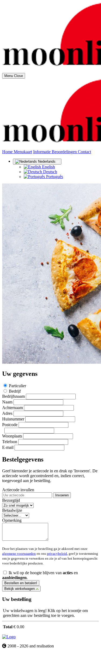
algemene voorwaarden (19, 554)
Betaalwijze (12, 510)
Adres (7, 413)
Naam (7, 402)
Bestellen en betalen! (20, 583)
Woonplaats (12, 436)
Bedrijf (15, 391)
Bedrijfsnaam (13, 396)
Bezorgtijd (11, 500)
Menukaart (23, 151)
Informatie (42, 151)
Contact (84, 151)
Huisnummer (13, 419)
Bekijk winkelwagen (20, 589)
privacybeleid (57, 554)
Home (8, 151)
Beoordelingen (65, 151)
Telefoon (9, 441)
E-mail (7, 447)
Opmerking (12, 520)
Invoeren (62, 495)
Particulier (17, 385)
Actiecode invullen (18, 489)
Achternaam (12, 407)
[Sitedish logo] (9, 636)
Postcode (10, 424)
